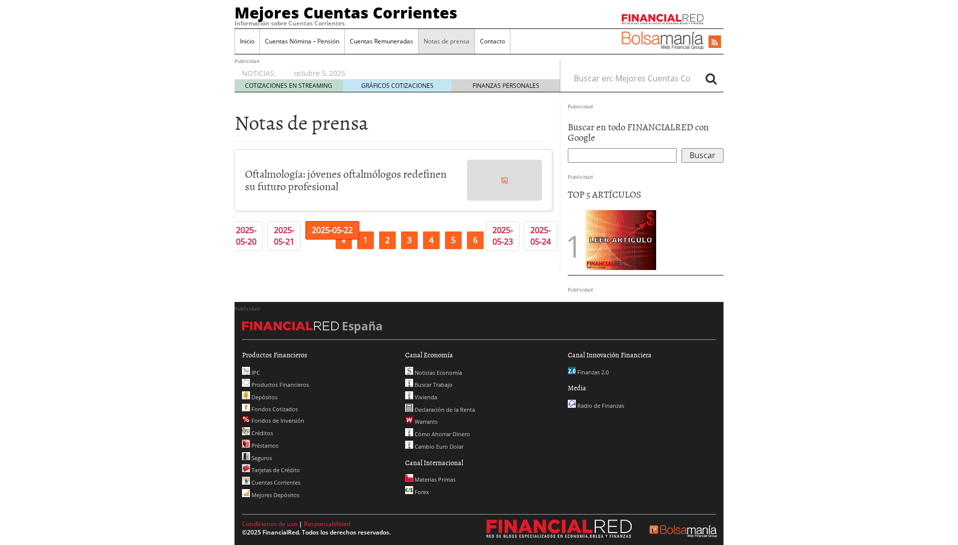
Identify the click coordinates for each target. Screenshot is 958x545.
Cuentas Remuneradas (381, 41)
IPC (255, 372)
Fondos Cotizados (274, 409)
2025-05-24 (540, 236)
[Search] (711, 78)
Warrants (425, 421)
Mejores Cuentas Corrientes (346, 12)
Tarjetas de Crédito (275, 470)
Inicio (247, 41)
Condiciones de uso (269, 524)
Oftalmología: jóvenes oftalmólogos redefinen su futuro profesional (346, 179)
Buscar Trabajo (433, 384)
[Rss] (715, 42)
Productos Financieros (279, 384)
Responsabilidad (327, 524)
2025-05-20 (246, 236)
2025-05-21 (284, 236)
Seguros (261, 458)
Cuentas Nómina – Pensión (302, 41)
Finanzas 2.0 (592, 372)
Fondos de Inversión (277, 420)
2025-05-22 (332, 230)
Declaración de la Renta (444, 409)
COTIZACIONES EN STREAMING (288, 85)
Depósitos (263, 397)
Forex (421, 492)
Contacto (492, 41)
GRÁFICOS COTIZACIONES (397, 85)
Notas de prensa (447, 41)
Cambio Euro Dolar (438, 446)
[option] (417, 73)
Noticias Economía (437, 372)
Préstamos (264, 445)
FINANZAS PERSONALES (506, 85)
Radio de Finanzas (600, 405)
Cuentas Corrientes (275, 482)
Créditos (261, 433)
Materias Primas (434, 479)
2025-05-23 (502, 236)
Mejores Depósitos (274, 495)
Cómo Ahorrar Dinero (441, 434)
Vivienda (425, 397)
